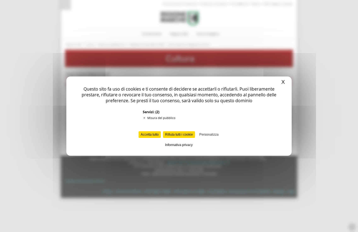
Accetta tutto (150, 134)
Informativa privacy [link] (179, 145)
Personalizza (209, 134)
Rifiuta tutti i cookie (179, 134)
